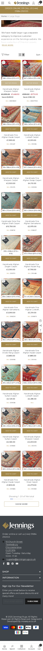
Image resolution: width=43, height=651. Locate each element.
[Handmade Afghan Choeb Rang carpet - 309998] (11, 331)
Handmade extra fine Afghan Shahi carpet (10, 222)
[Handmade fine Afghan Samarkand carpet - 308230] (11, 288)
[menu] (2, 3)
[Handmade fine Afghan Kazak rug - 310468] (32, 245)
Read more (7, 45)
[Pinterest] (12, 563)
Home (4, 16)
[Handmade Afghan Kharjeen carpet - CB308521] (11, 69)
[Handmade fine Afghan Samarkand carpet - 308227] (32, 202)
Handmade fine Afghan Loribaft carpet (32, 308)
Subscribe (32, 601)
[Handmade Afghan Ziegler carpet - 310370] (11, 245)
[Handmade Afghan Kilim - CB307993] (32, 69)
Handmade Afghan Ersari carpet (32, 481)
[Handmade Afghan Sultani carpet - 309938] (11, 374)
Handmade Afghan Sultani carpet (11, 395)
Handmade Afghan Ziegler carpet (11, 265)
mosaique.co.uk (28, 621)
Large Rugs (14, 16)
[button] (20, 54)
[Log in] (33, 3)
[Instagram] (8, 563)
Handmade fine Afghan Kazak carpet (11, 136)
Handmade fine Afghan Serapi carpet (32, 179)
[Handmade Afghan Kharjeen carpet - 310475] (11, 158)
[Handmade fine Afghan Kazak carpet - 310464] (32, 331)
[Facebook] (3, 563)
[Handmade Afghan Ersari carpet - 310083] (32, 460)
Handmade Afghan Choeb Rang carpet (10, 352)
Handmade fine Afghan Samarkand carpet (32, 222)
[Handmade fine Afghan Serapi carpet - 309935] (32, 158)
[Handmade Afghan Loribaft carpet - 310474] (32, 374)
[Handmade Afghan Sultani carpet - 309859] (11, 417)
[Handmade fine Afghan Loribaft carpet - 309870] (32, 288)
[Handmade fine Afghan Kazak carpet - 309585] (11, 460)
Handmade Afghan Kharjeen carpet (11, 90)
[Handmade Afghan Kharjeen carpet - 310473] (32, 417)
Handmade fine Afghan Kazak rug (32, 265)
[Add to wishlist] (3, 62)
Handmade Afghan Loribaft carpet (32, 136)
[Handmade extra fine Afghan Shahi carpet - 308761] (11, 202)
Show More (21, 504)
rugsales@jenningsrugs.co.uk (21, 559)
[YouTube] (17, 563)
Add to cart (10, 129)
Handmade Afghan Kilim (32, 90)
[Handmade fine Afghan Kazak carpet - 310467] (11, 115)
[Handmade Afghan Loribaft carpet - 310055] (32, 115)
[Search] (9, 3)
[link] (21, 23)
